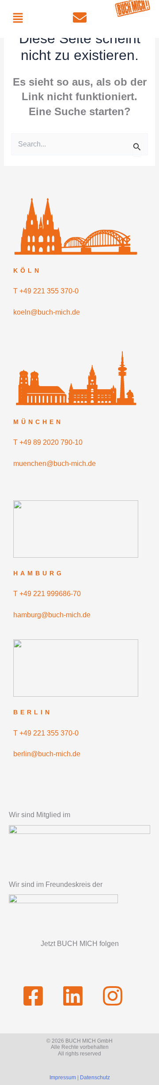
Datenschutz (95, 1077)
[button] (17, 18)
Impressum (62, 1077)
